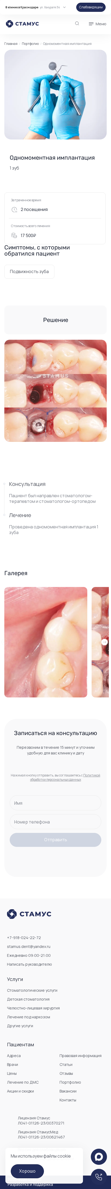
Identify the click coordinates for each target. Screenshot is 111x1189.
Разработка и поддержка (30, 1185)
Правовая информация (81, 1055)
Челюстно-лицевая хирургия (33, 1008)
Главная (11, 44)
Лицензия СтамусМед (41, 1134)
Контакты (68, 1099)
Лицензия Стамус (41, 1120)
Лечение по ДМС (23, 1082)
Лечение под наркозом (28, 1016)
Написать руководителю (29, 964)
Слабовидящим (91, 7)
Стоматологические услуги (32, 990)
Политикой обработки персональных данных (65, 777)
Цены (12, 1073)
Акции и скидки (20, 1091)
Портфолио (30, 44)
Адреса (14, 1055)
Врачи (12, 1064)
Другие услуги (20, 1025)
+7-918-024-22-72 (24, 937)
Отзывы (66, 1073)
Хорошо (27, 1171)
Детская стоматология (28, 999)
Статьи (66, 1064)
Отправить (55, 840)
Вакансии (68, 1091)
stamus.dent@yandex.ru (28, 946)
